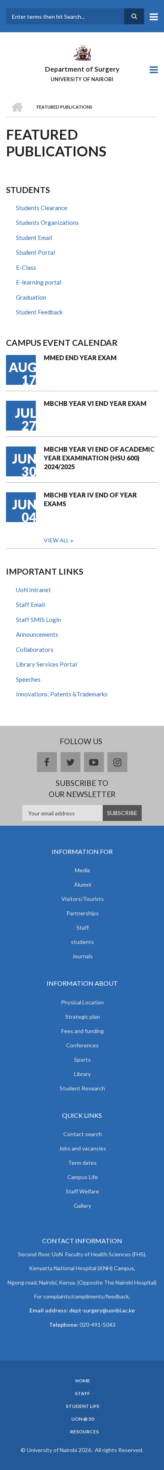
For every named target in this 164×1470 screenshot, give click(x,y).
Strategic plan (82, 1016)
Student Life (83, 1406)
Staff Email (30, 604)
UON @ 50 (82, 1419)
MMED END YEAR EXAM (80, 357)
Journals (82, 956)
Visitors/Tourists (82, 898)
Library (82, 1073)
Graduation (31, 297)
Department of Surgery (82, 69)
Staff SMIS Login (38, 619)
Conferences (82, 1045)
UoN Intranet (33, 589)
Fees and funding (82, 1030)
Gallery (82, 1205)
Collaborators (34, 649)
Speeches (28, 679)
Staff (82, 927)
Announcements (37, 634)
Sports (82, 1059)
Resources (84, 1431)
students (82, 941)
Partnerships (82, 913)
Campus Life (82, 1177)
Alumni (82, 884)
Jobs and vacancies (82, 1148)
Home (82, 1380)
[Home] (82, 52)
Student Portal (35, 252)
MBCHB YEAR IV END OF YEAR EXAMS (90, 499)
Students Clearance (41, 207)
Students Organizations (47, 222)
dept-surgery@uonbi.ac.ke (102, 1310)
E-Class (26, 267)
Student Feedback (39, 312)
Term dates (82, 1162)
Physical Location (82, 1002)
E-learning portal (38, 282)
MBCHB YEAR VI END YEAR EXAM (95, 403)
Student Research (82, 1088)
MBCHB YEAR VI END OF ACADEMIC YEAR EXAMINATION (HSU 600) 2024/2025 (99, 457)
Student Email (34, 237)
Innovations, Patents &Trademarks (61, 694)
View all (56, 540)
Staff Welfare (82, 1191)
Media (82, 870)
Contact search (82, 1134)
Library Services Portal (46, 664)
